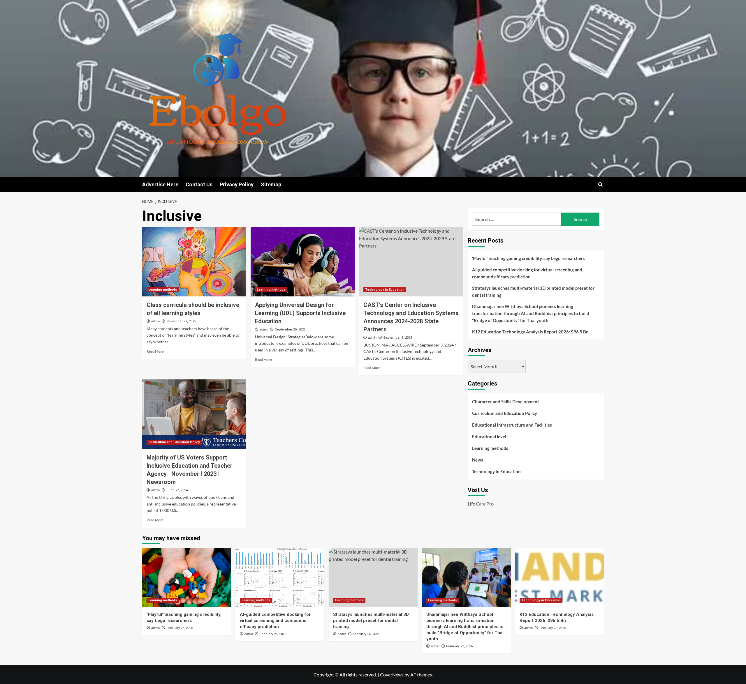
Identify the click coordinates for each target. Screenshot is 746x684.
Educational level (489, 436)
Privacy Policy (237, 184)
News (477, 459)
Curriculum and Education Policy (174, 442)
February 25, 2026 (273, 634)
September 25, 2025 (290, 329)
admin (155, 321)
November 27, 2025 (181, 321)
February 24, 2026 (366, 634)
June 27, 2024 (177, 490)
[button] (600, 184)
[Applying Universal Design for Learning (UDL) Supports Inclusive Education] (303, 261)
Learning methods (162, 289)
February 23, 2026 (459, 646)
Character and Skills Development (505, 401)
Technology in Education (384, 289)
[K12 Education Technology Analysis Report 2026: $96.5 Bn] (559, 577)
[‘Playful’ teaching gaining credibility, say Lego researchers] (186, 577)
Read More (155, 351)
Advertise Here (160, 184)
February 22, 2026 (552, 628)
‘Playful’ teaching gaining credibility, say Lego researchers (528, 258)
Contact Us (199, 184)
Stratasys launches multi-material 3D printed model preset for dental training (533, 291)
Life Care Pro (481, 503)
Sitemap (271, 184)
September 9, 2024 (397, 338)
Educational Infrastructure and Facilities (512, 424)
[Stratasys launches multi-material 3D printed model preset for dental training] (373, 577)
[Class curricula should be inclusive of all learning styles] (194, 261)
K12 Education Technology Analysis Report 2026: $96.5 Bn (530, 331)
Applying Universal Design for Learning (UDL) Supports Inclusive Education (300, 313)
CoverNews (392, 674)
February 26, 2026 (179, 628)
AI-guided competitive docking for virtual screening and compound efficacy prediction (527, 273)
